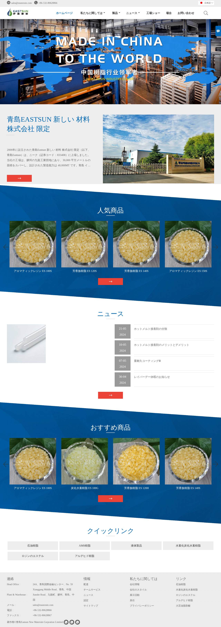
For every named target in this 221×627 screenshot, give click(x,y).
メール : (11, 605)
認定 (86, 600)
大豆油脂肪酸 (183, 605)
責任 (132, 600)
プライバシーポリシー (142, 605)
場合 (169, 13)
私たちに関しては (91, 13)
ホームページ (64, 13)
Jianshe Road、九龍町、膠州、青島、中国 (53, 597)
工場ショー (153, 13)
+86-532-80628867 (42, 615)
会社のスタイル (138, 589)
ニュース (131, 13)
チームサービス (92, 589)
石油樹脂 (181, 584)
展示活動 (135, 595)
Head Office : (13, 584)
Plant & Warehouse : (17, 594)
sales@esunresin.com (21, 3)
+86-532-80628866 (48, 3)
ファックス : (13, 615)
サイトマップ (91, 605)
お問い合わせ (186, 13)
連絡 (10, 579)
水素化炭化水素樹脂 (187, 589)
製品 (115, 13)
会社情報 (135, 584)
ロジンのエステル (185, 595)
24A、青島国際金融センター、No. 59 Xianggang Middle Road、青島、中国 (53, 587)
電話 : (10, 610)
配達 (86, 584)
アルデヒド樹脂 (184, 600)
